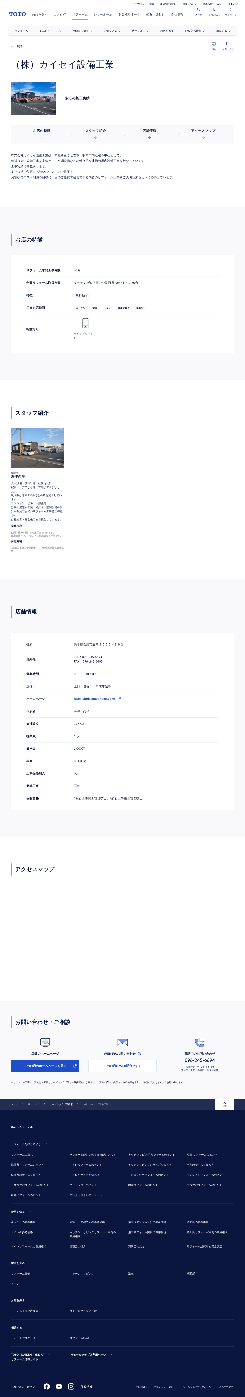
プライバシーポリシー (165, 1387)
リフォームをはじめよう (26, 1144)
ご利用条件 (142, 1387)
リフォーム (80, 14)
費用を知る (18, 1212)
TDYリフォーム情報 (143, 4)
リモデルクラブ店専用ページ (88, 1355)
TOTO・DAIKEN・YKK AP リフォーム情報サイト (27, 1357)
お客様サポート (129, 14)
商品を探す (39, 14)
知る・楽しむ (155, 14)
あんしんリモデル (22, 1127)
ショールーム (103, 14)
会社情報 (177, 14)
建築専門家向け (168, 4)
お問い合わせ (190, 4)
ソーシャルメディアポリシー (198, 1387)
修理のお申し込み (212, 4)
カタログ (60, 14)
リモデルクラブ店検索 (61, 1104)
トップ (14, 1104)
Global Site (233, 4)
